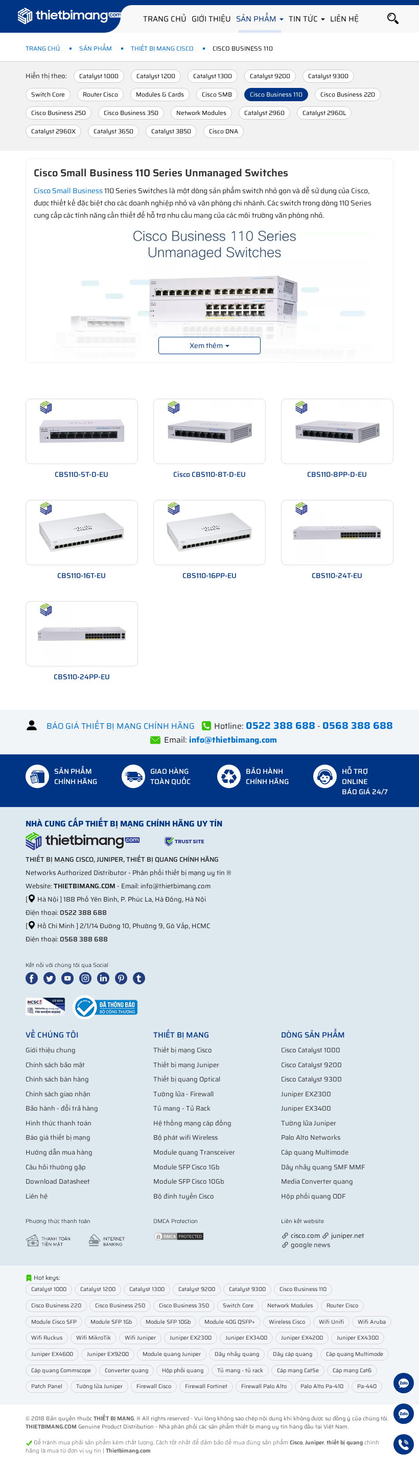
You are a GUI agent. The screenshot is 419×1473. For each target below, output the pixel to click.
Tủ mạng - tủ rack (240, 1370)
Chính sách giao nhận (58, 1094)
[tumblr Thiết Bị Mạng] (141, 977)
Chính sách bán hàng (57, 1079)
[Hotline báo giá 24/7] (403, 1446)
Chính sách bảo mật (55, 1065)
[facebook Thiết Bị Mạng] (34, 977)
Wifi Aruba (372, 1322)
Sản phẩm (257, 19)
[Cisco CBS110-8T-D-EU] (209, 430)
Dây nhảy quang (237, 1354)
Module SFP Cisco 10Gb (188, 1181)
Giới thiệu (211, 19)
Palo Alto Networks (310, 1137)
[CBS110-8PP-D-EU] (337, 430)
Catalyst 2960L (324, 113)
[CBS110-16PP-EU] (209, 531)
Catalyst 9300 (328, 76)
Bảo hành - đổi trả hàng (62, 1108)
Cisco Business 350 (131, 113)
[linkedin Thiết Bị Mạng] (105, 977)
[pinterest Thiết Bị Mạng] (123, 977)
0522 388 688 (83, 912)
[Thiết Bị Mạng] (70, 18)
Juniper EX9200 (108, 1354)
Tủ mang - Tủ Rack (182, 1108)
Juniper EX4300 (358, 1337)
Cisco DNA (223, 131)
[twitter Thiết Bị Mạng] (51, 977)
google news (310, 1244)
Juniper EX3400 (306, 1108)
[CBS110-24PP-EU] (82, 633)
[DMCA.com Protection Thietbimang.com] (178, 1235)
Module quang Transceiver (194, 1152)
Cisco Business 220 (347, 94)
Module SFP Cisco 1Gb (186, 1167)
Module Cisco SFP (54, 1322)
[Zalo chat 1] (403, 1384)
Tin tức (304, 19)
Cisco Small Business (68, 190)
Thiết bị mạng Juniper (186, 1065)
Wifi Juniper (140, 1337)
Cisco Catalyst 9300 (311, 1079)
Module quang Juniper (172, 1354)
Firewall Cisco (153, 1386)
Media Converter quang (317, 1181)
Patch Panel (46, 1386)
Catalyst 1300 (212, 76)
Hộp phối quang (182, 1370)
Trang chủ (165, 19)
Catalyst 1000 (99, 76)
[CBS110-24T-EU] (337, 531)
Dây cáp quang (292, 1354)
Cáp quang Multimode (314, 1152)
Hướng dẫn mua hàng (59, 1152)
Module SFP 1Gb (111, 1322)
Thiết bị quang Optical (186, 1079)
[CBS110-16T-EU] (82, 531)
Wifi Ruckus (46, 1337)
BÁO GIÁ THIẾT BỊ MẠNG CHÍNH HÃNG (120, 726)
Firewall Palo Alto (264, 1386)
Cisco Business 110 (276, 94)
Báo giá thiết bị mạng (58, 1137)
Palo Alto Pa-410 (321, 1386)
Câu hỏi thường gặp (56, 1167)
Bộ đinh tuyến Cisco (183, 1196)
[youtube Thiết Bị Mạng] (69, 977)
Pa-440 (367, 1386)
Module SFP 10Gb (168, 1322)
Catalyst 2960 (264, 113)
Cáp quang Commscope (61, 1370)
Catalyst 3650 (113, 131)
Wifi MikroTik (93, 1337)
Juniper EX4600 (52, 1354)
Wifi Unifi (331, 1322)
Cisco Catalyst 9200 (311, 1065)
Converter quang (126, 1370)
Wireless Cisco (287, 1322)
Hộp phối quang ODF (313, 1196)
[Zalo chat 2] (403, 1415)
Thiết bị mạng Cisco (162, 48)
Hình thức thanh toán (58, 1123)
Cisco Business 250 (58, 113)
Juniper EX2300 (306, 1094)
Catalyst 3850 (171, 131)
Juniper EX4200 (302, 1337)
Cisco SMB (217, 94)
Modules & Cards (160, 94)
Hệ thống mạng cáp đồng (192, 1123)
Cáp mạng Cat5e (298, 1370)
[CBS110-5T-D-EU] (82, 430)
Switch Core (48, 94)
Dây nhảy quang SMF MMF (323, 1167)
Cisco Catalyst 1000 (310, 1050)
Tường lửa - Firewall (183, 1094)
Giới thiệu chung (51, 1050)
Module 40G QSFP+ (229, 1322)
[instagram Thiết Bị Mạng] (87, 977)
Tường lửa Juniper (308, 1123)
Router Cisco (100, 94)
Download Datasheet (58, 1181)
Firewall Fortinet (206, 1386)
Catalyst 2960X (53, 131)
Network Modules (201, 113)
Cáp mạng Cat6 (352, 1370)
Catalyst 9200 (270, 76)
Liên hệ (344, 19)
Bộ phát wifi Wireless (185, 1137)
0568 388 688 (84, 939)
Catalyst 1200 (155, 76)
